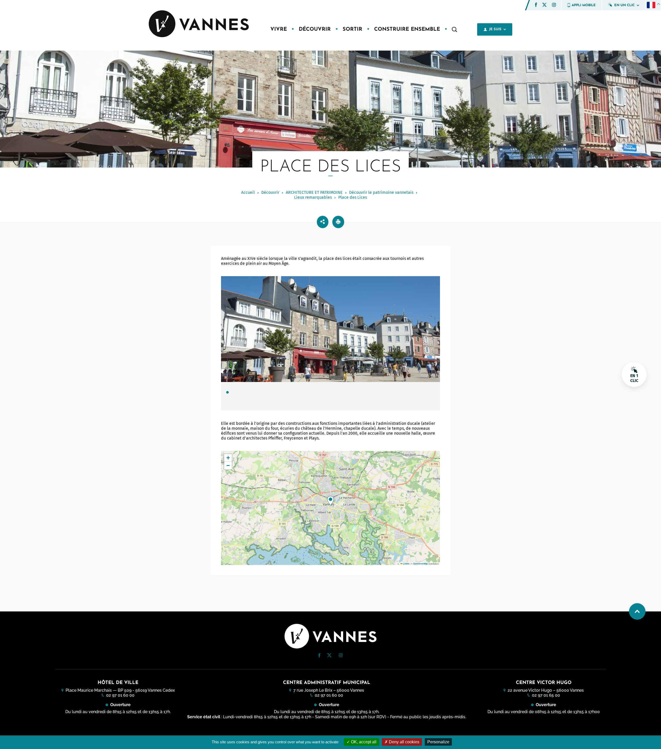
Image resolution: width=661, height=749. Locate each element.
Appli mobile (584, 5)
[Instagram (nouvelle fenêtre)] (554, 5)
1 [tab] (227, 392)
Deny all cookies (403, 742)
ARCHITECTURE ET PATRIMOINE (314, 192)
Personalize (438, 742)
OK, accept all (363, 742)
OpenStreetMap (420, 563)
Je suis (495, 29)
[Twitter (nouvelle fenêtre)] (544, 5)
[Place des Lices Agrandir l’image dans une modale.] (330, 329)
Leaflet (406, 563)
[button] (536, 5)
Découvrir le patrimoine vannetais (381, 192)
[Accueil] (199, 24)
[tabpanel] (330, 343)
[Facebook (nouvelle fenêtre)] (536, 5)
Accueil (248, 192)
